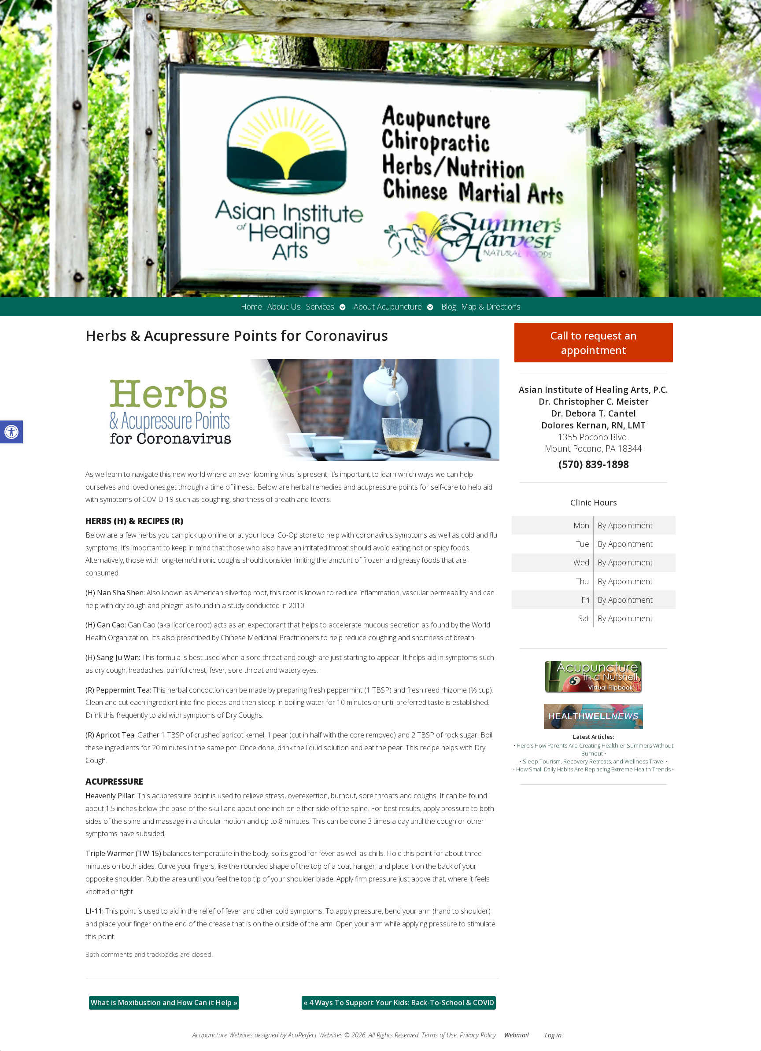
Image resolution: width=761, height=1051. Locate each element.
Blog (448, 306)
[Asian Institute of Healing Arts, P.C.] (380, 148)
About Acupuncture (388, 306)
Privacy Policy (478, 1035)
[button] (11, 431)
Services (320, 306)
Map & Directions (491, 306)
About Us (284, 306)
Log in (553, 1035)
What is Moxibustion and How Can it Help (164, 1002)
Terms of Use (439, 1035)
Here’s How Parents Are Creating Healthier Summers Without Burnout (595, 749)
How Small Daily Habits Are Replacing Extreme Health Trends (593, 769)
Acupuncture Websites (222, 1035)
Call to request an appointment (593, 342)
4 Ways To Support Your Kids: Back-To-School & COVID (398, 1002)
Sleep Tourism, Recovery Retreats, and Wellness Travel (594, 761)
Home (251, 306)
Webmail (516, 1035)
